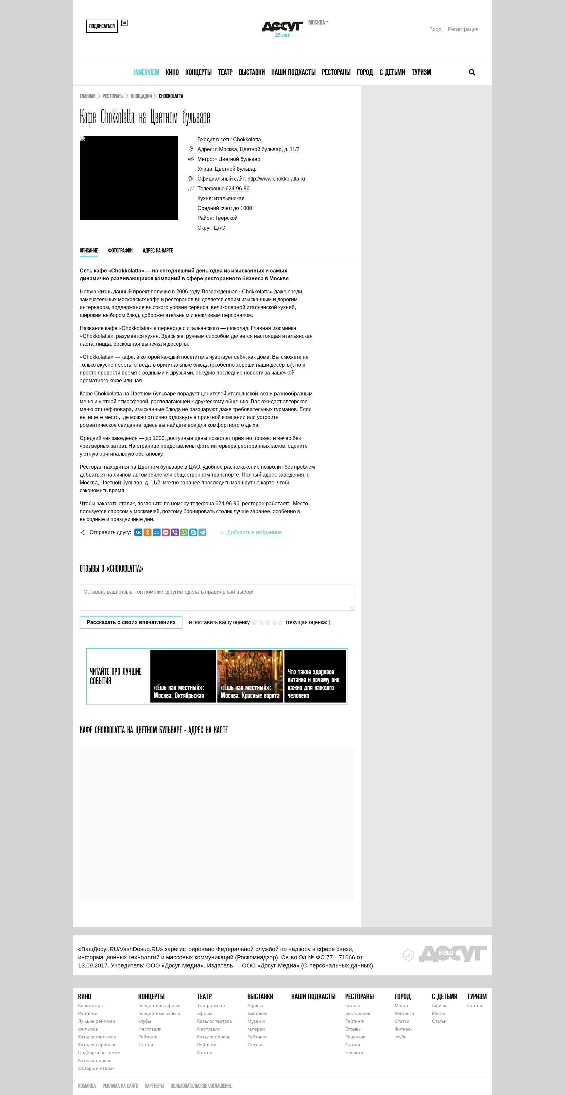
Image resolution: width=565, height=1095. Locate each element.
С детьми (392, 72)
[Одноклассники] (147, 532)
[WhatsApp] (184, 532)
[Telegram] (202, 532)
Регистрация (463, 29)
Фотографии (120, 250)
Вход (435, 29)
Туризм (421, 72)
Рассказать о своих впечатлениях (131, 622)
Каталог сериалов (97, 1044)
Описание (89, 250)
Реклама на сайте (120, 1086)
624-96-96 (237, 188)
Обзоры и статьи (96, 1068)
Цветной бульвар (237, 159)
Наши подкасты (293, 72)
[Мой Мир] (157, 532)
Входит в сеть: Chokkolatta (229, 139)
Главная (87, 96)
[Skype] (193, 532)
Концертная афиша (159, 1005)
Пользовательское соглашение (201, 1086)
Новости (354, 1052)
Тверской (226, 218)
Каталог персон (94, 1060)
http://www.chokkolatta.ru (276, 179)
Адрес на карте (158, 250)
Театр (225, 72)
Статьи (145, 1044)
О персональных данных (337, 965)
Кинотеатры (91, 1005)
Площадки (141, 96)
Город (365, 72)
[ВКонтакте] (138, 532)
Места (401, 1005)
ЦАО (219, 228)
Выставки (252, 72)
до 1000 (242, 208)
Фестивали (150, 1029)
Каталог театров (214, 1021)
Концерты (198, 72)
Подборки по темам (99, 1052)
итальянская (229, 198)
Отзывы (353, 1029)
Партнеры (154, 1086)
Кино (172, 72)
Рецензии (355, 1036)
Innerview (146, 72)
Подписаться (102, 26)
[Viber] (175, 532)
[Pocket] (166, 532)
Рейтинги (87, 1013)
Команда (87, 1086)
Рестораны (336, 72)
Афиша (440, 1005)
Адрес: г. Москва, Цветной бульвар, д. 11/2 (248, 149)
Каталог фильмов (97, 1036)
